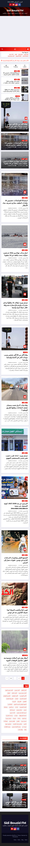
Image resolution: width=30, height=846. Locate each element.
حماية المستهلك (22, 715)
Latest (24, 66)
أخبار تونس (26, 54)
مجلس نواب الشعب (17, 724)
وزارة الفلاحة (7, 726)
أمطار (8, 693)
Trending (6, 67)
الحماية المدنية (25, 56)
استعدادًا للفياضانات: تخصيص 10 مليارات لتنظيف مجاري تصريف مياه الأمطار (11, 74)
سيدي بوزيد (20, 54)
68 (11, 678)
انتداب (16, 707)
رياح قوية (24, 718)
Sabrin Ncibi (11, 128)
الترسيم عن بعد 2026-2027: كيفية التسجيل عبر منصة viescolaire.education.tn (16, 506)
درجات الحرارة (9, 715)
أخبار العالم (17, 96)
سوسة (14, 718)
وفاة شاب (20, 729)
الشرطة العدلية (9, 698)
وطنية (15, 71)
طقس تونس (12, 721)
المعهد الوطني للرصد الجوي (20, 704)
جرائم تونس (19, 710)
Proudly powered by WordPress (10, 835)
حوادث (15, 715)
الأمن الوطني (15, 696)
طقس (18, 721)
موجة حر (24, 726)
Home (26, 839)
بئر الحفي (11, 707)
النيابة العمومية (18, 56)
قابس (25, 724)
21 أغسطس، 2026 (22, 128)
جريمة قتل (12, 710)
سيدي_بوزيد (8, 718)
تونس (16, 54)
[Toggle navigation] (15, 49)
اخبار (18, 71)
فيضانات (5, 721)
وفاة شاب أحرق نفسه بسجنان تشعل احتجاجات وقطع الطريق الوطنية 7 (15, 126)
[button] (2, 49)
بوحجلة (5, 707)
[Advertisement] (15, 31)
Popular (16, 67)
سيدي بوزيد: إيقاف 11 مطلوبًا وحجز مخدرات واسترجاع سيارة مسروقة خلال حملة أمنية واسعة (11, 91)
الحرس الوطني (6, 696)
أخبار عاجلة (14, 693)
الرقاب (16, 698)
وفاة (25, 729)
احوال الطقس (25, 655)
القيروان (19, 701)
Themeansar (15, 836)
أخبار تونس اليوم (9, 690)
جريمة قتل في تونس (21, 712)
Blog (22, 839)
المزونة (14, 701)
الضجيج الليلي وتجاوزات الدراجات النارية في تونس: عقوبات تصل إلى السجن (16, 560)
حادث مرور (11, 54)
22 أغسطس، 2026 (22, 147)
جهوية (15, 79)
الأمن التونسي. (23, 696)
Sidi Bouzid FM (15, 10)
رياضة (19, 718)
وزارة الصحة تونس (16, 726)
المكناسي (10, 704)
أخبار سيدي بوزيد (11, 56)
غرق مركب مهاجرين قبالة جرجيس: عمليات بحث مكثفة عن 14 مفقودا (11, 83)
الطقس (24, 701)
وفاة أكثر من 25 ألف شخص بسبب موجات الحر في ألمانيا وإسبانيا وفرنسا (12, 99)
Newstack (23, 835)
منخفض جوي (8, 724)
